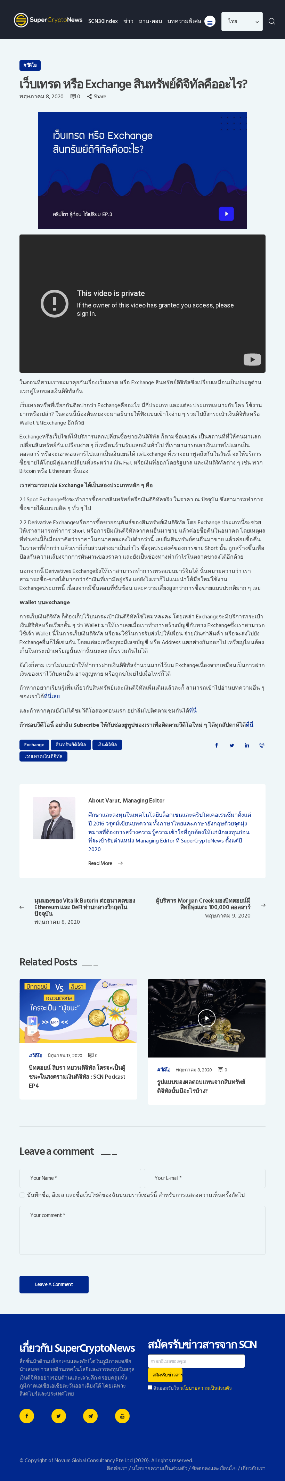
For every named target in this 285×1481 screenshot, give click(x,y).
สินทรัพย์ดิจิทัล (71, 745)
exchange (34, 745)
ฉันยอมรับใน (192, 1388)
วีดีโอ (32, 65)
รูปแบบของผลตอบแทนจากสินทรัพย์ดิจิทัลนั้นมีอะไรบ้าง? (201, 1087)
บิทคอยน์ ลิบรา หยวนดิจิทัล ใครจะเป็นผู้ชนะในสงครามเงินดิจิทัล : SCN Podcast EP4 (77, 1077)
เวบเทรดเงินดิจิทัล (43, 756)
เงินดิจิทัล (107, 745)
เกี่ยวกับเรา (253, 1468)
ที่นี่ (193, 710)
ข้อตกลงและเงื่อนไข (214, 1468)
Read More (100, 864)
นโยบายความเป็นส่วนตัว (206, 1388)
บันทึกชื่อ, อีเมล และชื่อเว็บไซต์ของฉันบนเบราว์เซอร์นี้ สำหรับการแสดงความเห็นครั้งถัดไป (136, 1195)
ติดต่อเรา (117, 1468)
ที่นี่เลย (52, 696)
